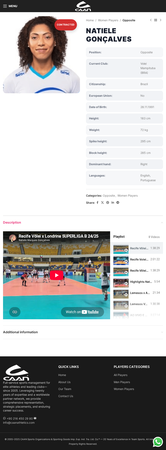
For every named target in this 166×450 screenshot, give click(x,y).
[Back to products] (155, 20)
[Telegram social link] (117, 202)
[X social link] (102, 202)
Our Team (64, 389)
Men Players (122, 382)
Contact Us (65, 396)
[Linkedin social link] (112, 202)
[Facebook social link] (97, 202)
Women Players (108, 20)
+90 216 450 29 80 (20, 418)
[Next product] (160, 20)
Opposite (128, 20)
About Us (64, 382)
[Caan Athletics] (16, 372)
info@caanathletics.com (19, 422)
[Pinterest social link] (107, 202)
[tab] (136, 248)
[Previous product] (150, 20)
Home (90, 20)
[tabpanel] (56, 275)
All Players (120, 375)
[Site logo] (83, 6)
